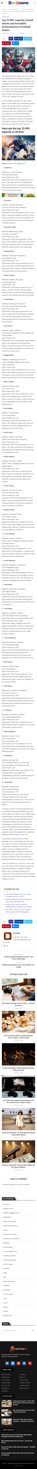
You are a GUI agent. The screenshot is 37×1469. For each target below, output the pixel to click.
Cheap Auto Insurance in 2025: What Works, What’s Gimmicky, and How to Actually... (24, 1402)
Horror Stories (8, 1264)
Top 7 (5, 1298)
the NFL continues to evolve (22, 863)
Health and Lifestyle (9, 1260)
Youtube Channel (24, 1382)
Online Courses (24, 1388)
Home (3, 9)
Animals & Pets (8, 1208)
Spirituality (6, 1290)
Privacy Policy (23, 1380)
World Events (7, 1316)
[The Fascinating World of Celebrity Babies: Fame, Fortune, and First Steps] (18, 1022)
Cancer (5, 1230)
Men (4, 1277)
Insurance (6, 1268)
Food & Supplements (10, 1251)
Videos (5, 1307)
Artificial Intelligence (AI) (11, 1213)
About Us (22, 1377)
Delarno (16, 933)
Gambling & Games (9, 1256)
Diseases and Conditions (11, 1238)
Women (5, 1311)
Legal (5, 1273)
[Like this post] (11, 39)
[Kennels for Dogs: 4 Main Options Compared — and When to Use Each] (6, 1422)
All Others (6, 1204)
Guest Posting (5, 1374)
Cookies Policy (5, 1382)
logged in (14, 1184)
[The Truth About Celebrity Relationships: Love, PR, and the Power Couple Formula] (18, 1087)
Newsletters (5, 1388)
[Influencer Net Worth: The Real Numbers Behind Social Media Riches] (18, 1119)
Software (6, 1286)
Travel (5, 1303)
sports (17, 351)
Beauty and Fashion (9, 1221)
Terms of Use (5, 1385)
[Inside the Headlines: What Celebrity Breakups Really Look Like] (18, 1054)
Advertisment (5, 1377)
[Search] (35, 3)
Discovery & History (10, 1234)
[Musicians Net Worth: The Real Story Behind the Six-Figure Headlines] (18, 1151)
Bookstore (4, 1391)
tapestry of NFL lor (21, 834)
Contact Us (22, 1374)
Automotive (7, 1217)
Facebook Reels (24, 1385)
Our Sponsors (5, 1380)
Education (6, 1243)
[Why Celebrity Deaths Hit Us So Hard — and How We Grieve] (18, 990)
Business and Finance (10, 1226)
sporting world (24, 124)
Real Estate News (9, 1281)
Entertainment (13, 9)
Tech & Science (8, 1294)
